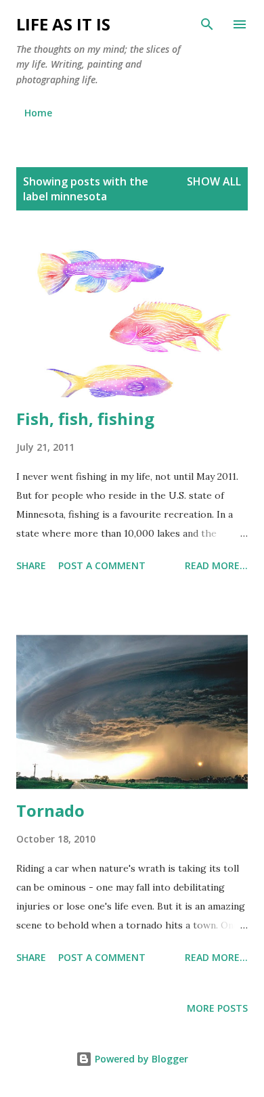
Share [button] (31, 565)
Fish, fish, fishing (85, 418)
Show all (214, 181)
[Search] (207, 24)
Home (38, 112)
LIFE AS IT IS (63, 24)
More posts (217, 1008)
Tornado (50, 810)
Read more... (216, 565)
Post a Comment (102, 565)
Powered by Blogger (140, 1058)
